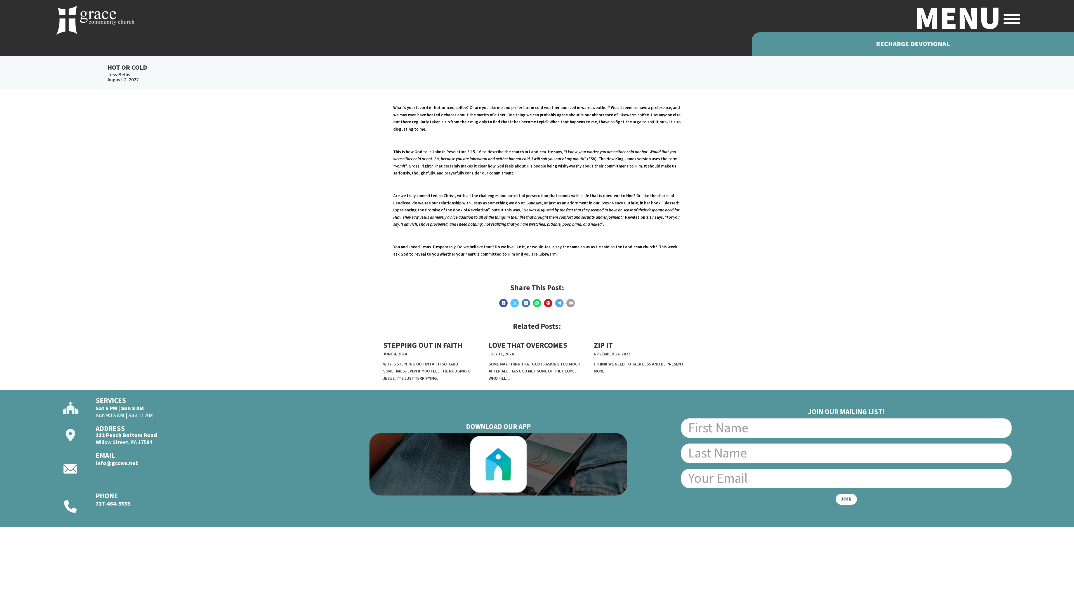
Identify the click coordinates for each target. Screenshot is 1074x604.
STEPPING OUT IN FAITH (423, 345)
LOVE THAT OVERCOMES (528, 345)
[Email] (570, 303)
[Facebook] (503, 303)
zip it (603, 345)
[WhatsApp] (537, 303)
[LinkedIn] (526, 303)
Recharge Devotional (913, 44)
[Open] (1012, 19)
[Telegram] (559, 303)
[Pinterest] (548, 303)
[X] (514, 303)
